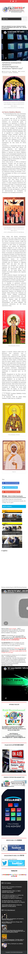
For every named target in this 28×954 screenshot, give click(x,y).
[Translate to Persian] (19, 874)
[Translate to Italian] (16, 874)
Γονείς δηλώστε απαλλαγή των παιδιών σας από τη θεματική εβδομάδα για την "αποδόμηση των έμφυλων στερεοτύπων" (12, 897)
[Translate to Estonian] (10, 874)
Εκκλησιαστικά (5, 72)
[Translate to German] (4, 874)
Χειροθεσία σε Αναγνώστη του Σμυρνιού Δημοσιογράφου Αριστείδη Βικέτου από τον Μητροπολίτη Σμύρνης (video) (13, 931)
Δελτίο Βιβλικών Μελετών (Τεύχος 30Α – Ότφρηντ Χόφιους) (12, 922)
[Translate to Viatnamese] (16, 876)
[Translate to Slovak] (11, 876)
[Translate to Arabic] (7, 874)
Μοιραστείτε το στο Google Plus (12, 491)
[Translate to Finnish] (11, 874)
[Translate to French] (2, 874)
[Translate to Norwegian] (21, 874)
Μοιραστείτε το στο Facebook (12, 483)
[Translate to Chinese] (8, 874)
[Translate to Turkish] (5, 874)
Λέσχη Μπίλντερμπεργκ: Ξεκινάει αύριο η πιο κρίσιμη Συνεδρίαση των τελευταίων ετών (13, 940)
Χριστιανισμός (15, 72)
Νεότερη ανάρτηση (5, 587)
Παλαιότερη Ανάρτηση (22, 587)
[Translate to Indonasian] (14, 874)
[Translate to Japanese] (18, 874)
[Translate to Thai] (14, 876)
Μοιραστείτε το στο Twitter (11, 487)
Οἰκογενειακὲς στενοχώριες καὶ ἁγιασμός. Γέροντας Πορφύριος (13, 919)
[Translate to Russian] (25, 874)
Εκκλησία (23, 71)
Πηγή (3, 479)
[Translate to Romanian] (24, 874)
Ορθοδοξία (10, 72)
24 (20, 71)
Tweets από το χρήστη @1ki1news (9, 859)
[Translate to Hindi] (13, 874)
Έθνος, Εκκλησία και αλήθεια (15, 943)
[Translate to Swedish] (13, 876)
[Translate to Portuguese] (22, 874)
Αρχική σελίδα (13, 587)
